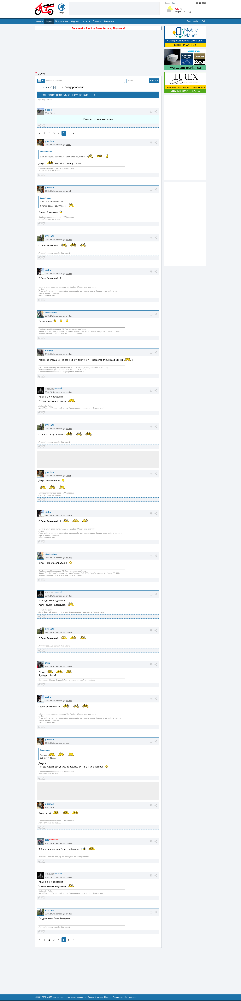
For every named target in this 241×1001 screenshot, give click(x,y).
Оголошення (61, 21)
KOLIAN (49, 236)
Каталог (86, 21)
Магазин (132, 997)
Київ (173, 3)
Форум (48, 21)
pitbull (48, 110)
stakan (48, 270)
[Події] (61, 9)
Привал (97, 21)
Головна (42, 87)
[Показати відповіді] (151, 111)
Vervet (68, 191)
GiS (47, 840)
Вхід (204, 21)
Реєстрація (192, 21)
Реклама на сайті (120, 997)
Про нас (107, 997)
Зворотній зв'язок (95, 997)
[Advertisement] (114, 8)
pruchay (49, 141)
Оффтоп (55, 87)
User (47, 663)
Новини (39, 21)
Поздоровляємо (74, 87)
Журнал (75, 21)
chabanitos (51, 312)
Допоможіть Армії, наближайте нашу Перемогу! (98, 28)
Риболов (49, 389)
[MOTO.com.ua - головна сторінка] (44, 13)
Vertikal (49, 350)
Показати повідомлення (98, 119)
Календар (109, 21)
